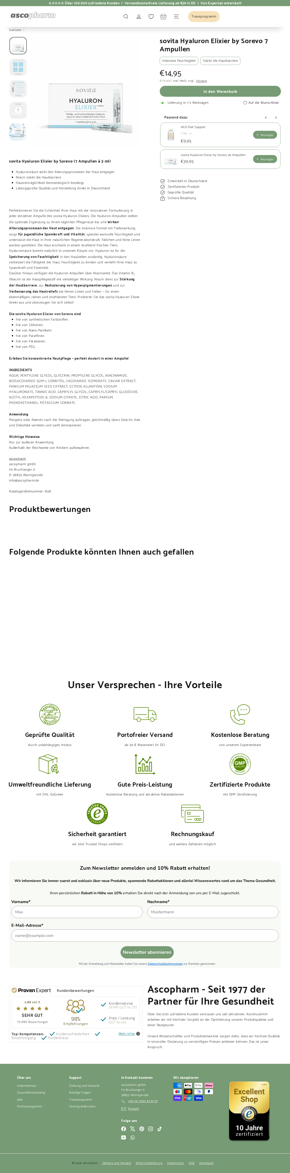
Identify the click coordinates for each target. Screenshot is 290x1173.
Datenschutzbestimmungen (165, 963)
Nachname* (158, 901)
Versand (201, 81)
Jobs (20, 1099)
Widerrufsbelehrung (149, 1163)
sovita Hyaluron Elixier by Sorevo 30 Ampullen (213, 155)
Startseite (15, 30)
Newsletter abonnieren (147, 952)
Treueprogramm (80, 1099)
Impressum (206, 1163)
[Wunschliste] (151, 16)
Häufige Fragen (80, 1092)
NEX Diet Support (193, 127)
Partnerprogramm (29, 1106)
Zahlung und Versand (84, 1086)
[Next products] (276, 117)
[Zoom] (85, 92)
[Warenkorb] (163, 16)
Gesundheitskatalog (31, 1092)
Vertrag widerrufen (82, 1106)
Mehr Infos (127, 1034)
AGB (192, 1163)
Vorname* (20, 901)
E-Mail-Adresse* (27, 925)
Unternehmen (26, 1086)
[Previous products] (266, 117)
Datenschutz (175, 1163)
